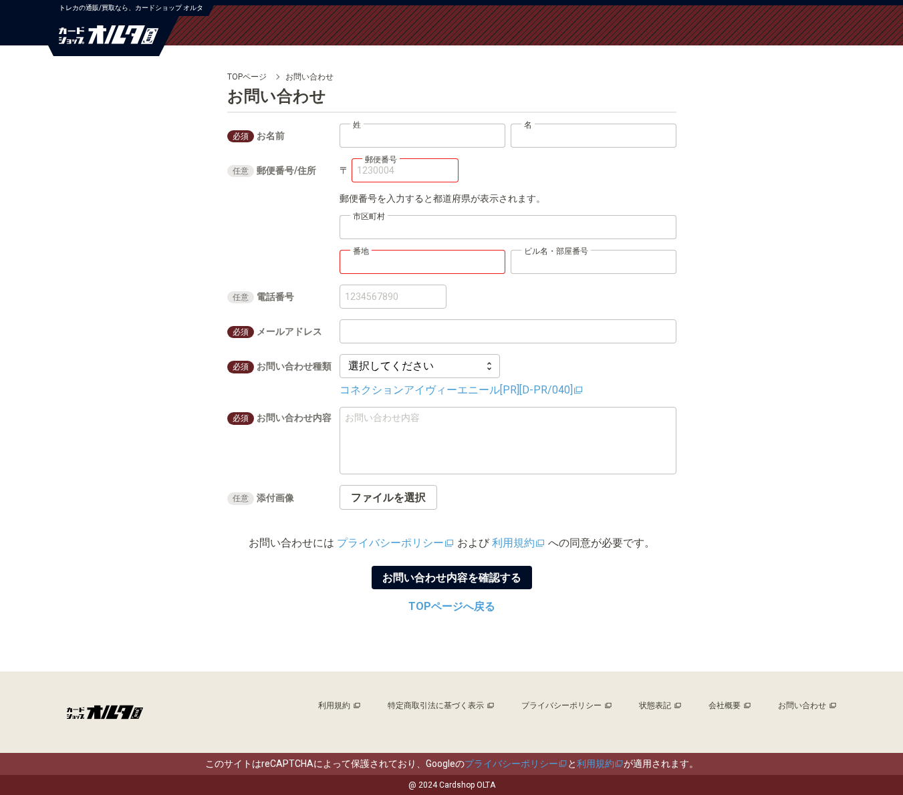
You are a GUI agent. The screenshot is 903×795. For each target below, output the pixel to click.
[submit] (452, 577)
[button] (388, 497)
